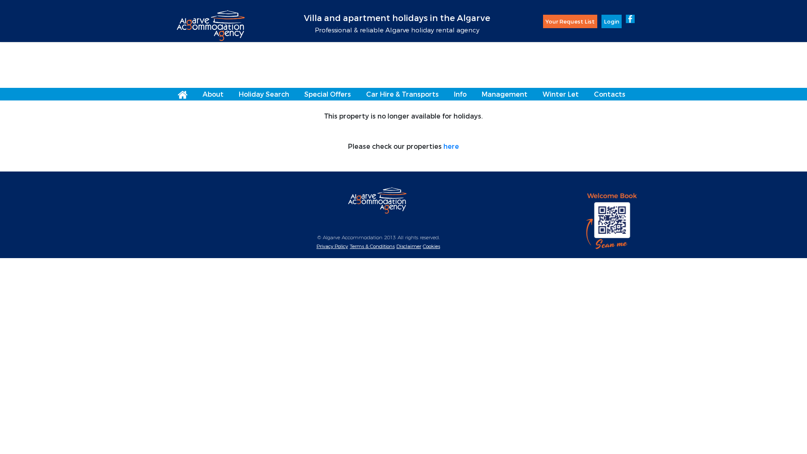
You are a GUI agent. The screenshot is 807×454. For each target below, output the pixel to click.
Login (611, 21)
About (213, 94)
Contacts (609, 94)
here (451, 146)
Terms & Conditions (372, 246)
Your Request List (570, 21)
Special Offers (327, 94)
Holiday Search (264, 94)
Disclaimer (408, 246)
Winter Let (561, 94)
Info (460, 94)
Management (504, 94)
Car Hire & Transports (402, 94)
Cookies (431, 246)
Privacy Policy (332, 246)
